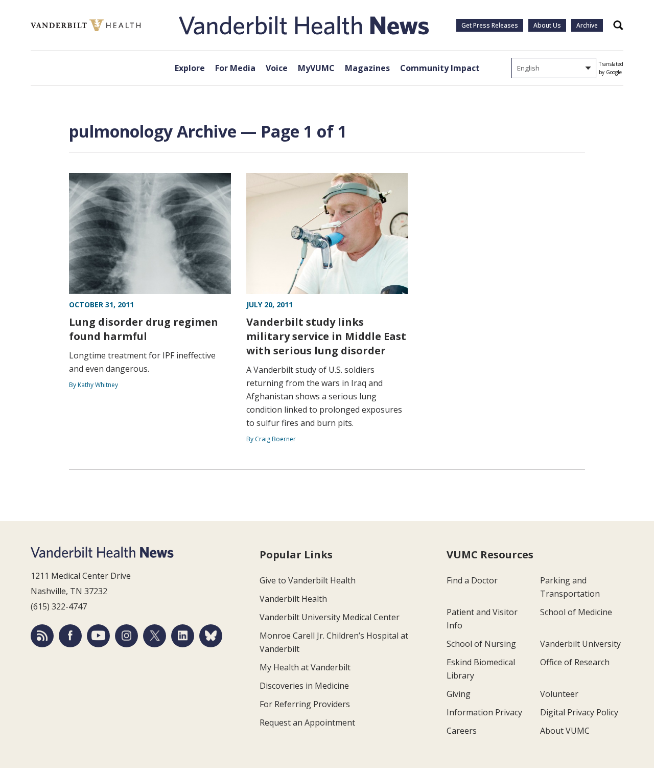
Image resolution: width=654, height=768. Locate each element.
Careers (462, 730)
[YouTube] (98, 635)
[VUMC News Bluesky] (210, 635)
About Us (547, 25)
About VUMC (565, 730)
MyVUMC (316, 68)
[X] (154, 635)
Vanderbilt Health (293, 598)
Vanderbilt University (580, 643)
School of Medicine (576, 612)
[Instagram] (126, 635)
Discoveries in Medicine (304, 685)
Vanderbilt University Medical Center (330, 617)
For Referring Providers (305, 704)
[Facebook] (70, 635)
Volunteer (559, 693)
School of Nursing (481, 643)
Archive (587, 25)
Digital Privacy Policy (579, 712)
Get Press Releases (489, 25)
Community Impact (440, 68)
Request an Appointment (307, 722)
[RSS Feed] (42, 635)
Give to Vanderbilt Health (308, 580)
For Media (235, 68)
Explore (190, 68)
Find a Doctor (472, 580)
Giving (459, 693)
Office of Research (575, 662)
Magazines (367, 68)
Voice (277, 68)
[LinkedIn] (182, 635)
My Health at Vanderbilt (305, 667)
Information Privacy (484, 712)
